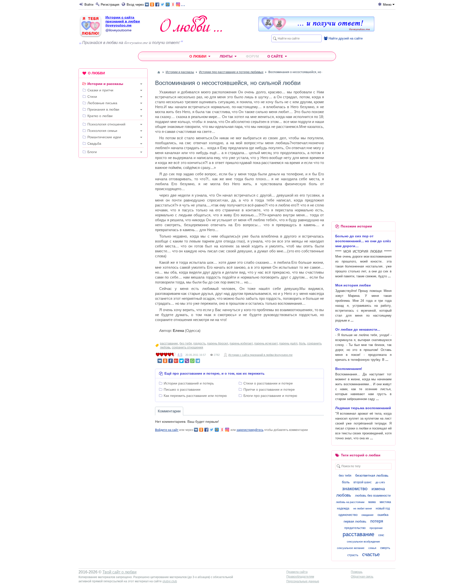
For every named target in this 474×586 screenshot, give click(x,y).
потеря (376, 521)
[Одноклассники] (165, 361)
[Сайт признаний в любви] (316, 30)
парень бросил (217, 343)
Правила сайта (297, 572)
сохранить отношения (187, 347)
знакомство (355, 488)
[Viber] (187, 361)
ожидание (367, 514)
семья (372, 547)
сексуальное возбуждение (363, 541)
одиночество (347, 515)
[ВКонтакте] (160, 361)
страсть (352, 555)
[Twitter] (181, 361)
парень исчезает (266, 343)
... (183, 4)
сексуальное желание (350, 547)
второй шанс (363, 482)
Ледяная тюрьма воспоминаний (363, 408)
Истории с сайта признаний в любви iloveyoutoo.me (122, 21)
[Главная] (159, 72)
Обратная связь (362, 576)
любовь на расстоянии (350, 502)
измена (378, 489)
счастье (371, 554)
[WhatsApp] (192, 361)
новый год (383, 508)
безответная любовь (371, 475)
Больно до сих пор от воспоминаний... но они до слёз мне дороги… (363, 241)
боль (302, 343)
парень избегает (241, 343)
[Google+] (176, 361)
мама (372, 502)
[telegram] (198, 361)
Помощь (356, 572)
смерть (385, 548)
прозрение (376, 527)
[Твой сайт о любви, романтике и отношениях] (191, 23)
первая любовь (355, 521)
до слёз (380, 482)
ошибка (382, 515)
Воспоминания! (348, 369)
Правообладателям (300, 576)
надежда (343, 508)
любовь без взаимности (373, 495)
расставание (169, 343)
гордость (199, 343)
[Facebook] (170, 361)
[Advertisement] (113, 237)
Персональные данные (302, 581)
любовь (343, 495)
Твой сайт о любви (119, 572)
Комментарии (169, 411)
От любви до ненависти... (357, 329)
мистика (385, 502)
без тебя (185, 343)
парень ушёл (288, 343)
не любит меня (362, 508)
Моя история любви (353, 285)
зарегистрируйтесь (250, 430)
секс (381, 535)
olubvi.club (169, 581)
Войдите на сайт (166, 430)
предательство (355, 528)
